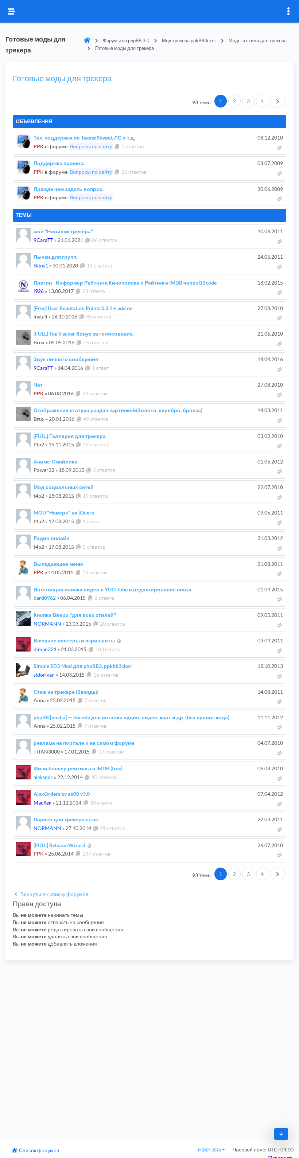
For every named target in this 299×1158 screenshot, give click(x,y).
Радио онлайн (51, 538)
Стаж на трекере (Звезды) (66, 692)
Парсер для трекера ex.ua (66, 819)
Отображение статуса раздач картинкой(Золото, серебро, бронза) (118, 410)
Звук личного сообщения (66, 359)
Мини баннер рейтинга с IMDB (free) (78, 768)
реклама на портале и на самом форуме (84, 743)
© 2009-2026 (209, 1149)
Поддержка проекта (59, 163)
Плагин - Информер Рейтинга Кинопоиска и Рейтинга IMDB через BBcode (125, 282)
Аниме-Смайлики (56, 461)
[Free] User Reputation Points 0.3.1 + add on (83, 308)
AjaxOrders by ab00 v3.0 (62, 794)
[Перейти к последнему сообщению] (280, 148)
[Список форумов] (87, 40)
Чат (38, 385)
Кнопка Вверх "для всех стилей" (75, 615)
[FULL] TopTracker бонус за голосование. (84, 333)
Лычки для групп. (55, 257)
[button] (234, 101)
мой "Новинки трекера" (63, 231)
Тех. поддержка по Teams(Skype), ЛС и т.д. (84, 137)
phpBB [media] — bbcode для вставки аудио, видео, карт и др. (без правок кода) (131, 717)
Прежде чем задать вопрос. (69, 189)
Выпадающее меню (58, 564)
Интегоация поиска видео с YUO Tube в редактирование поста (112, 589)
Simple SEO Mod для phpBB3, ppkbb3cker (83, 666)
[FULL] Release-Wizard (59, 845)
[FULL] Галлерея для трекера (70, 436)
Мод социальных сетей (64, 487)
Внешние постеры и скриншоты (74, 640)
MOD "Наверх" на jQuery (64, 512)
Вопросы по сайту (91, 146)
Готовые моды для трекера (62, 78)
